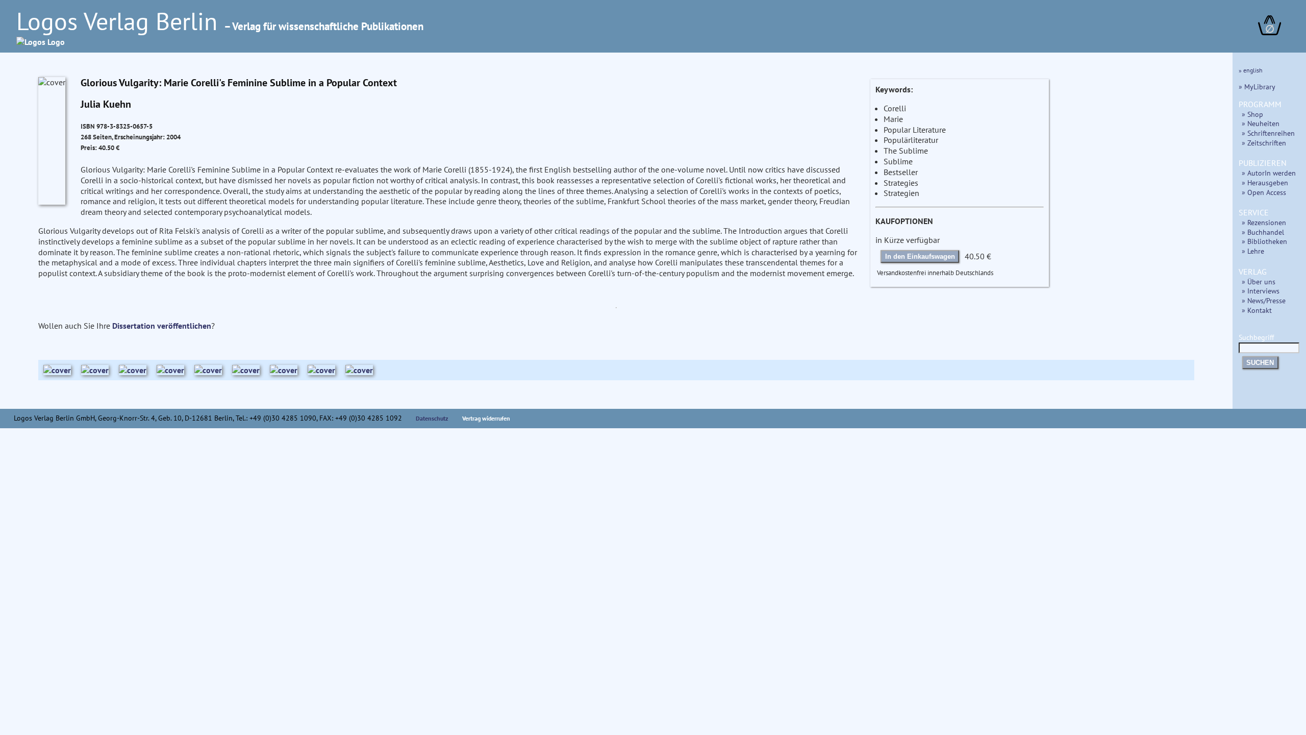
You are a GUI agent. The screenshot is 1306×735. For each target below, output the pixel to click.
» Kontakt (1257, 310)
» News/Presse (1264, 300)
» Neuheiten (1260, 123)
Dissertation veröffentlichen (161, 326)
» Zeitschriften (1264, 143)
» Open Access (1264, 192)
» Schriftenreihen (1268, 133)
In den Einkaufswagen (920, 256)
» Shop (1252, 114)
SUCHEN (1260, 362)
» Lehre (1253, 251)
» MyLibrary (1257, 86)
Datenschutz (432, 418)
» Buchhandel (1263, 232)
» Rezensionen (1264, 222)
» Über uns (1258, 281)
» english (1251, 70)
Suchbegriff (1256, 337)
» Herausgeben (1265, 182)
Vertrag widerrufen (486, 418)
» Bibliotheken (1264, 241)
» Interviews (1260, 291)
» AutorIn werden (1269, 173)
